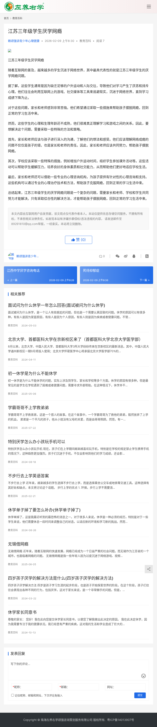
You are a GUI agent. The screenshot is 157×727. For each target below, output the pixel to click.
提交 (140, 695)
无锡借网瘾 (18, 544)
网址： (111, 687)
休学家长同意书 (22, 612)
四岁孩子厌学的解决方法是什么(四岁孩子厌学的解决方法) (60, 578)
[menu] (149, 6)
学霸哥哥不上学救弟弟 (28, 407)
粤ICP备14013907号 (120, 719)
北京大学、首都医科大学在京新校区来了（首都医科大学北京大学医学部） (75, 339)
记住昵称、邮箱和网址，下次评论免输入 (38, 695)
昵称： (18, 687)
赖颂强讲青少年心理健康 (23, 40)
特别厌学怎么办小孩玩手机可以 (36, 441)
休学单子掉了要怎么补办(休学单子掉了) (44, 510)
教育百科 (85, 40)
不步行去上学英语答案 (28, 475)
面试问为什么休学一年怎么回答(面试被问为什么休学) (56, 305)
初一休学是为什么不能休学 (32, 373)
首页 (6, 18)
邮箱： (64, 687)
